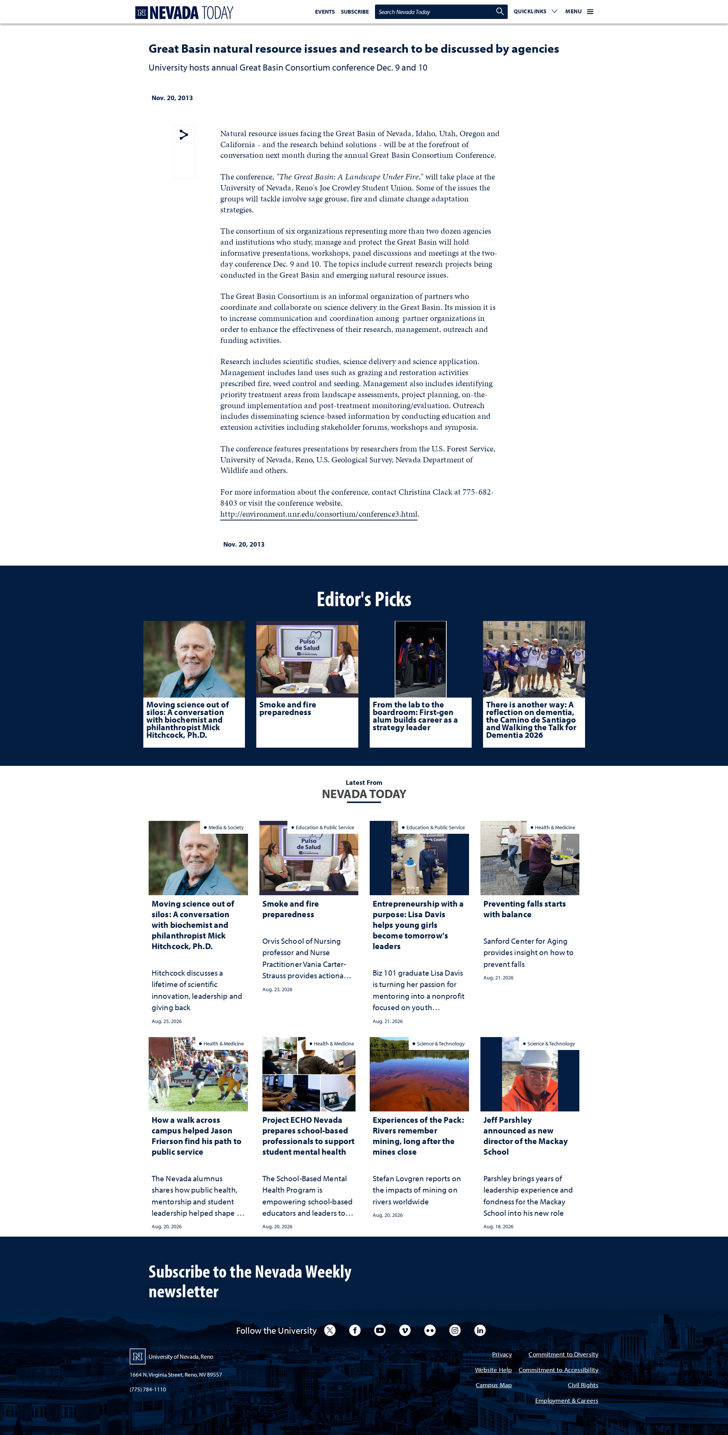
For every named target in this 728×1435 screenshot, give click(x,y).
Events (325, 11)
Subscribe (355, 11)
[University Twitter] (330, 1330)
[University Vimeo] (405, 1330)
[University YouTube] (380, 1330)
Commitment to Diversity (563, 1355)
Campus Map (494, 1385)
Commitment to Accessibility (558, 1370)
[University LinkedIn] (480, 1330)
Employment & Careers (566, 1401)
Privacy (502, 1355)
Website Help (493, 1370)
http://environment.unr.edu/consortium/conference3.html (318, 514)
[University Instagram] (455, 1330)
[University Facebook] (355, 1330)
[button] (536, 12)
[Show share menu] (184, 135)
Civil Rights (583, 1385)
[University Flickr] (430, 1330)
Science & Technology (441, 1043)
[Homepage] (183, 13)
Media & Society (226, 827)
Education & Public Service (325, 827)
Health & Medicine (555, 827)
